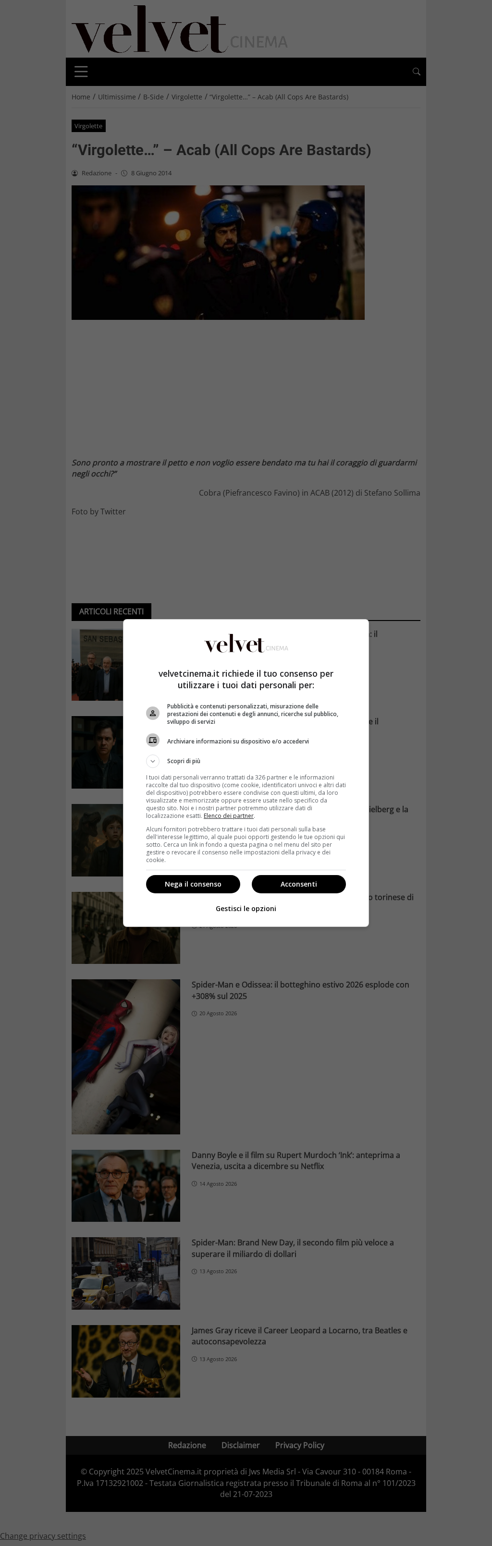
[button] (246, 761)
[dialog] (246, 773)
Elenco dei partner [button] (229, 816)
